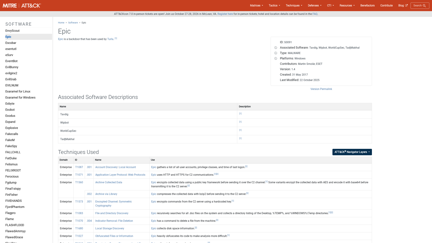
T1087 (79, 167)
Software (73, 22)
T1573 (79, 201)
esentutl (10, 49)
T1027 (79, 236)
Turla (110, 39)
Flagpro (10, 213)
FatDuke (11, 158)
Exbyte (10, 103)
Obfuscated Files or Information (114, 236)
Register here (225, 14)
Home (61, 22)
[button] (256, 6)
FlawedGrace (14, 237)
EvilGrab (10, 79)
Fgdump (11, 182)
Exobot (10, 109)
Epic (8, 36)
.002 (89, 194)
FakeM (10, 140)
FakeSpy (11, 146)
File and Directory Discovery (111, 213)
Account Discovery (106, 167)
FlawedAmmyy (15, 231)
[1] (116, 38)
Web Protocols (136, 174)
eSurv (9, 55)
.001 (89, 167)
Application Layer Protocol (111, 174)
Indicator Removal (106, 220)
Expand (10, 122)
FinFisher (11, 194)
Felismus (11, 164)
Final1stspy (13, 188)
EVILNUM (11, 85)
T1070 (79, 220)
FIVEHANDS (13, 200)
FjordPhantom (14, 207)
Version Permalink (321, 89)
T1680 (79, 228)
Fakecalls (11, 134)
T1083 (79, 213)
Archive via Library (106, 194)
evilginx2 (11, 73)
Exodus (10, 115)
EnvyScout (12, 30)
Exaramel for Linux (17, 91)
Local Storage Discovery (109, 228)
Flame (9, 219)
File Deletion (125, 220)
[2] (246, 166)
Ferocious (12, 176)
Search (417, 5)
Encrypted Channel (106, 201)
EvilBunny (11, 67)
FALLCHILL (13, 152)
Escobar (10, 43)
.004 (89, 220)
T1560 (79, 182)
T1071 (79, 174)
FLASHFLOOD (14, 225)
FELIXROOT (13, 170)
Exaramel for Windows (20, 97)
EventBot (11, 61)
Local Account (127, 167)
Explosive (11, 128)
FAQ (315, 14)
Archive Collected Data (108, 182)
